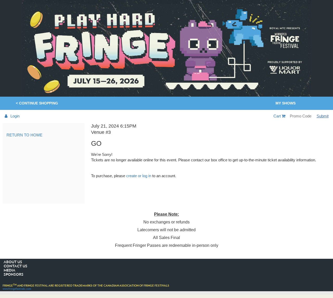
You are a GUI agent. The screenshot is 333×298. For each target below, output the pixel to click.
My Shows (286, 103)
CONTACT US (15, 266)
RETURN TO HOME (24, 135)
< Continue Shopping (37, 103)
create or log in (138, 176)
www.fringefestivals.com (17, 288)
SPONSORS (13, 274)
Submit (323, 116)
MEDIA (9, 270)
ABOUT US (13, 262)
